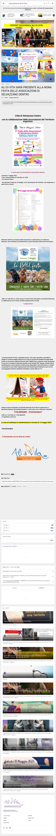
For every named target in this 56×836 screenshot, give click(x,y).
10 (5, 781)
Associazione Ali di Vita (18, 3)
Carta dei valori (31, 818)
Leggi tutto (15, 624)
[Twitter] (44, 3)
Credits (29, 820)
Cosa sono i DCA (6, 815)
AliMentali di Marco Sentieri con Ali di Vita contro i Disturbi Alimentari (25, 730)
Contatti (5, 818)
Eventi (7, 84)
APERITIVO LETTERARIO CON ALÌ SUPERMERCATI (19, 711)
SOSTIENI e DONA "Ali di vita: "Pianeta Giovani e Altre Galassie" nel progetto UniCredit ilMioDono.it (29, 14)
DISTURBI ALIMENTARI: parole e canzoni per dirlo (19, 638)
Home (2, 84)
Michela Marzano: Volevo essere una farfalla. (17, 621)
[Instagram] (46, 3)
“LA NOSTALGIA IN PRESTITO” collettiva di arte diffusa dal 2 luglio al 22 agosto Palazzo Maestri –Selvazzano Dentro (28, 37)
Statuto (4, 820)
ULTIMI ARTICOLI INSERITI (10, 546)
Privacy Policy (6, 822)
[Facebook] (48, 3)
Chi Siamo (30, 815)
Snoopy (6, 676)
